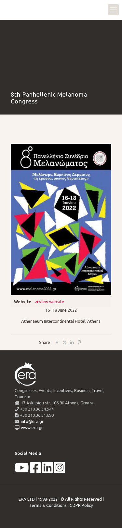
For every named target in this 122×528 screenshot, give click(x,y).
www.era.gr (31, 427)
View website (51, 301)
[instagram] (59, 470)
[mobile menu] (113, 9)
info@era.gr (32, 421)
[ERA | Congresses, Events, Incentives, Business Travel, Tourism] (11, 10)
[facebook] (35, 470)
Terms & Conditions (48, 505)
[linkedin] (47, 470)
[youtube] (22, 470)
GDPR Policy (81, 505)
